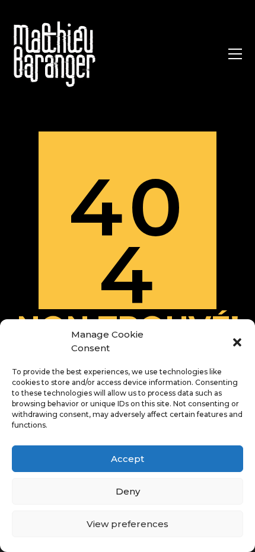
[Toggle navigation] (235, 54)
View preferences (127, 523)
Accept (127, 458)
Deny (128, 491)
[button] (237, 342)
